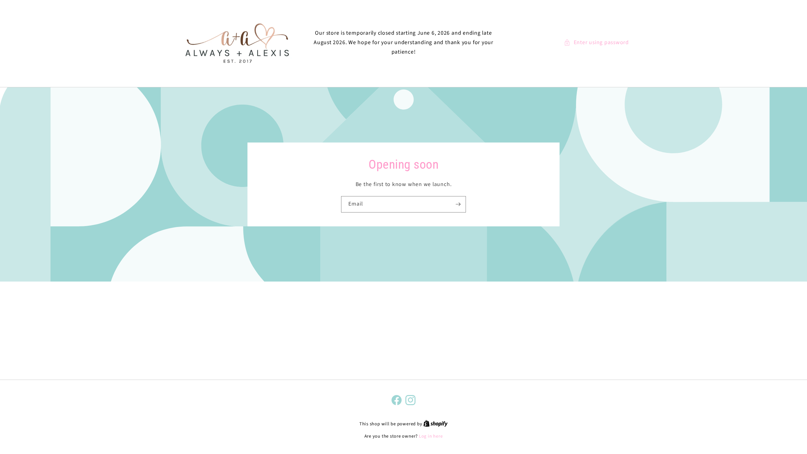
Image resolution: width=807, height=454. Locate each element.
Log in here (431, 436)
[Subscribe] (458, 204)
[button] (596, 42)
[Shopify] (435, 424)
